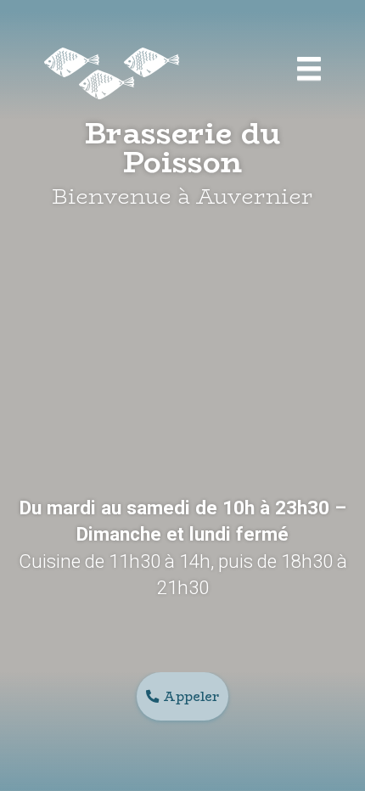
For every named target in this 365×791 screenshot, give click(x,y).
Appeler (191, 696)
